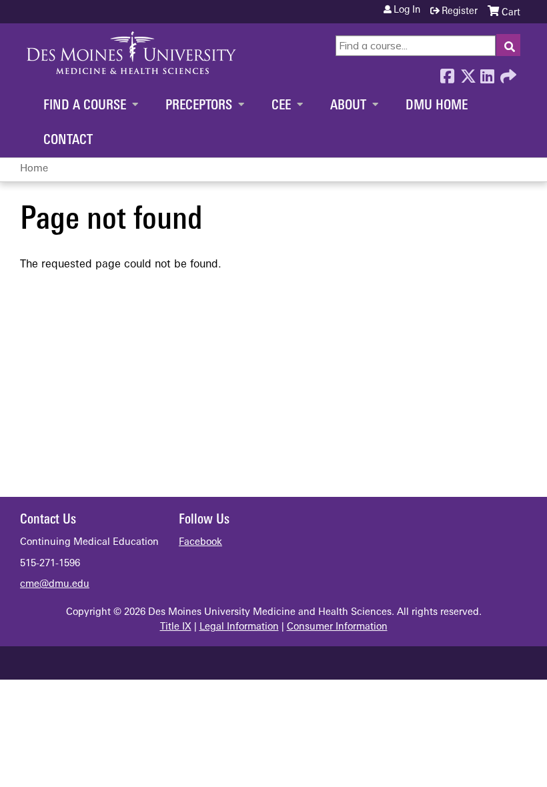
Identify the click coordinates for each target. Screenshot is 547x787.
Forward (507, 72)
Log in (407, 10)
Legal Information (239, 627)
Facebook (447, 72)
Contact (68, 140)
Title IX (175, 627)
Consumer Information (337, 627)
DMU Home (437, 106)
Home (34, 169)
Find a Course (84, 106)
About (348, 106)
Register (460, 12)
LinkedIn (487, 72)
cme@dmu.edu (54, 585)
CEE (281, 106)
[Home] (131, 52)
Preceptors (198, 106)
